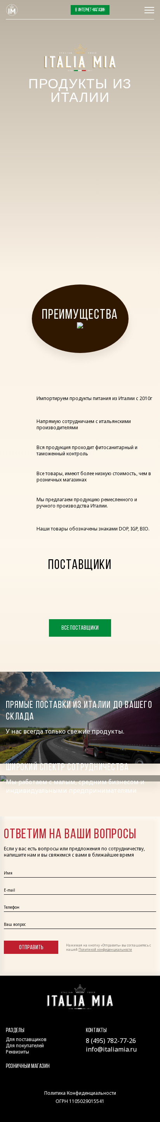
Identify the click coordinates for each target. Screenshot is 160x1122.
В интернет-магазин (90, 10)
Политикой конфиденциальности (105, 949)
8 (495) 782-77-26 (127, 10)
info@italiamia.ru (111, 1049)
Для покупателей (25, 1045)
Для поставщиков (26, 1039)
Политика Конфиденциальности (80, 1093)
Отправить (31, 948)
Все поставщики (80, 628)
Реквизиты (17, 1051)
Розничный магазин (28, 1066)
